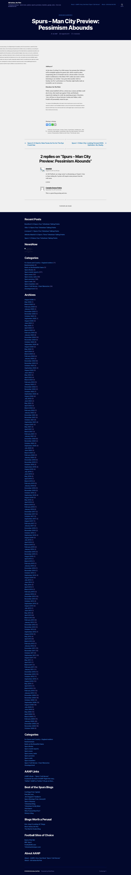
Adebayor (50, 129)
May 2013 (28, 613)
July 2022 (28, 398)
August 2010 (29, 681)
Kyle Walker (56, 131)
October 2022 (29, 391)
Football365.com (30, 845)
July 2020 (28, 448)
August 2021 (29, 424)
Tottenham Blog (30, 804)
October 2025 (29, 316)
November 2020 (30, 441)
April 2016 (28, 542)
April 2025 (28, 328)
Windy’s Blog (29, 813)
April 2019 (28, 479)
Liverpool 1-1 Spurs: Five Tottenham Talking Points (42, 231)
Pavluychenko (55, 133)
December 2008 (30, 723)
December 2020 (30, 439)
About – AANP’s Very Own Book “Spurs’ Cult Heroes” (85, 4)
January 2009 (29, 721)
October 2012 (29, 629)
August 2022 (29, 396)
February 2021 (29, 434)
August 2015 (29, 556)
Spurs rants (28, 281)
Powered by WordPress (47, 871)
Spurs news (29, 274)
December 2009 (30, 695)
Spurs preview (30, 279)
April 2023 (28, 377)
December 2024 (30, 337)
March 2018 (29, 504)
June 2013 (28, 610)
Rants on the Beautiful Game (34, 267)
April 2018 (28, 502)
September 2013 (30, 603)
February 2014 (30, 592)
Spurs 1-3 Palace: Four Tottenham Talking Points (41, 238)
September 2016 (30, 535)
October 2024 (29, 342)
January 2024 (29, 358)
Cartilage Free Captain (32, 792)
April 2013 (28, 615)
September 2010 (30, 679)
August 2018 (29, 497)
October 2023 (29, 365)
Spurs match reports (65, 15)
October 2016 (29, 533)
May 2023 (28, 375)
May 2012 (28, 636)
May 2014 (28, 585)
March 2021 (29, 431)
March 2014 (29, 589)
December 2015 (30, 552)
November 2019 (30, 462)
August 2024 (29, 347)
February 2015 (29, 563)
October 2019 (29, 464)
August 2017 (29, 521)
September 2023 (30, 368)
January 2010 (29, 693)
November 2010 (30, 674)
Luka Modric (63, 131)
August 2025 (29, 321)
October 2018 (29, 493)
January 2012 (29, 646)
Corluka (62, 129)
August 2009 (29, 705)
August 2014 (29, 577)
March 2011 (28, 665)
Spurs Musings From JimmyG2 (35, 799)
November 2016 (30, 530)
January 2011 (29, 669)
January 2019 (29, 486)
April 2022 (28, 406)
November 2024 (30, 340)
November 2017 (30, 514)
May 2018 (28, 500)
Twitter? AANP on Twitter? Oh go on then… (39, 781)
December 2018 (30, 488)
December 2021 (30, 415)
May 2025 (28, 325)
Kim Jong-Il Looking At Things (35, 824)
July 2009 (28, 707)
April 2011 (28, 662)
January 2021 (29, 436)
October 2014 (29, 573)
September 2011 (30, 655)
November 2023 (30, 363)
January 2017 (29, 526)
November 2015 (30, 554)
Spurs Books (29, 270)
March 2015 (29, 561)
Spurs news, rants (31, 277)
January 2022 (29, 413)
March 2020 (29, 453)
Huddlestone (78, 129)
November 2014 (30, 570)
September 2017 (30, 519)
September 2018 (30, 495)
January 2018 (29, 509)
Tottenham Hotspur (28, 251)
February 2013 (29, 620)
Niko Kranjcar (74, 131)
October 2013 (29, 601)
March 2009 (29, 716)
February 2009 (30, 719)
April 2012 (28, 639)
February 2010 (30, 690)
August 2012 (29, 634)
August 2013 (29, 606)
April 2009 (28, 714)
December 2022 (30, 387)
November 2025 (30, 314)
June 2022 (28, 401)
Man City (68, 131)
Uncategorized (30, 289)
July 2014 (28, 580)
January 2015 (29, 566)
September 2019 (30, 467)
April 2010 (28, 686)
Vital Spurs (28, 808)
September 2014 (30, 575)
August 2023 (29, 370)
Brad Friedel (56, 129)
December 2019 (30, 460)
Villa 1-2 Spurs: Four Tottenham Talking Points (40, 227)
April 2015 (28, 559)
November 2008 (30, 726)
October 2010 (29, 676)
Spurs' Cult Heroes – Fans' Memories (37, 286)
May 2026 (28, 302)
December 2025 (30, 311)
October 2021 (29, 420)
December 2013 (30, 596)
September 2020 (30, 446)
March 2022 (29, 408)
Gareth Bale (71, 129)
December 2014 (30, 568)
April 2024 (28, 351)
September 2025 (30, 318)
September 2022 (30, 394)
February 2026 (30, 307)
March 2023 (29, 380)
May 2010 (28, 683)
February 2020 (30, 455)
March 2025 (29, 330)
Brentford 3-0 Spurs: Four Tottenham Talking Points (42, 224)
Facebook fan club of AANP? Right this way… (40, 778)
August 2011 (29, 658)
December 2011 (30, 648)
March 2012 (29, 641)
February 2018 (30, 507)
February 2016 (30, 547)
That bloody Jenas (74, 133)
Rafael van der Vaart (64, 133)
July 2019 (28, 471)
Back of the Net (30, 840)
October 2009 (29, 700)
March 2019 (29, 481)
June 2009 (28, 709)
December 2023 (30, 361)
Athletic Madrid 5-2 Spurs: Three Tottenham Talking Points (45, 234)
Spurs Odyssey (30, 801)
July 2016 (28, 540)
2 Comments (76, 33)
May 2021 (28, 427)
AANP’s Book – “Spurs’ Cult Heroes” (37, 776)
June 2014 (28, 582)
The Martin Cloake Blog (33, 829)
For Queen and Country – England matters (39, 263)
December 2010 (30, 672)
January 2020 (29, 457)
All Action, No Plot (14, 3)
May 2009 (28, 712)
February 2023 (30, 382)
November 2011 (30, 650)
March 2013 (29, 618)
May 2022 (28, 403)
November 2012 (30, 627)
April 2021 (28, 429)
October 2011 (29, 653)
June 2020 (28, 450)
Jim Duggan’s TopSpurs (33, 797)
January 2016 (29, 549)
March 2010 (29, 688)
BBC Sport (28, 842)
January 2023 (29, 384)
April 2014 (28, 587)
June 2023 (28, 373)
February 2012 (29, 643)
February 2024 (30, 356)
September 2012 (30, 632)
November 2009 (30, 698)
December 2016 (30, 528)
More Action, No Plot (31, 826)
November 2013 (30, 599)
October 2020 (29, 443)
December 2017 (30, 511)
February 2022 (30, 410)
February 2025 (30, 332)
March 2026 (29, 304)
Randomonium (29, 265)
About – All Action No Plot (109, 4)
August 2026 (29, 300)
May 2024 (28, 349)
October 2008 (29, 728)
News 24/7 (29, 252)
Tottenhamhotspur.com (33, 847)
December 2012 (30, 625)
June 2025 (28, 323)
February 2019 (30, 483)
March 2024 (29, 354)
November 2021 (30, 417)
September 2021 (30, 422)
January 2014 (29, 594)
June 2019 (28, 474)
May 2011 (28, 660)
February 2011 (29, 667)
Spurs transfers (30, 284)
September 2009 (30, 702)
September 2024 (30, 344)
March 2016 (29, 544)
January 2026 (29, 309)
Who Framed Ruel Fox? (32, 811)
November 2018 (30, 490)
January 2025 (29, 335)
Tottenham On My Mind (32, 806)
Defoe (65, 129)
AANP (56, 33)
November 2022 (30, 389)
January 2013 (29, 622)
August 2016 (29, 537)
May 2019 (28, 476)
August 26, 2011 (65, 33)
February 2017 (29, 523)
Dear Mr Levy (29, 794)
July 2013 (28, 608)
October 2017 (29, 516)
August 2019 (29, 469)
